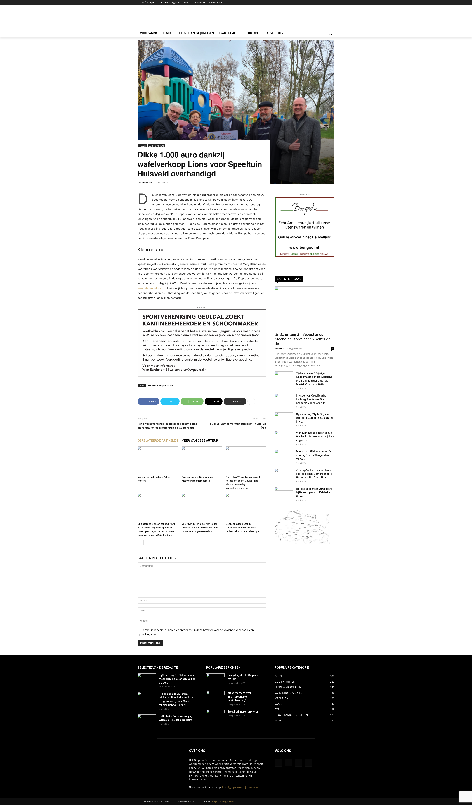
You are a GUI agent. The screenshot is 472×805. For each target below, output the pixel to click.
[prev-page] (140, 542)
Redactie (147, 182)
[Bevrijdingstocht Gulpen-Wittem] (215, 679)
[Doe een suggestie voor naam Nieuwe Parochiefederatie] (202, 460)
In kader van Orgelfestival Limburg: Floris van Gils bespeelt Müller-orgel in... (311, 399)
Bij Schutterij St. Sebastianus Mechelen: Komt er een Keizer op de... (302, 339)
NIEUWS (142, 146)
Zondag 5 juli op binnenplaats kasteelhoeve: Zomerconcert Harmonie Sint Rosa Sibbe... (314, 474)
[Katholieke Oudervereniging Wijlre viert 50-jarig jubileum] (147, 720)
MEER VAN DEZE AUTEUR (200, 440)
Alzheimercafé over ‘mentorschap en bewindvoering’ (239, 696)
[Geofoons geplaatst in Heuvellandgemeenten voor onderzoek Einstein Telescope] (246, 507)
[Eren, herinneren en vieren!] (215, 716)
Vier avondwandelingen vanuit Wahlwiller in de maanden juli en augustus (315, 436)
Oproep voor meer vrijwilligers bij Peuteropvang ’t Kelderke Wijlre (314, 492)
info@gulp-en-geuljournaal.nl (240, 787)
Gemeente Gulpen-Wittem (160, 385)
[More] (251, 401)
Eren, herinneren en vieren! (243, 711)
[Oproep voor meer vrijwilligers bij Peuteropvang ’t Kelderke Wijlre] (284, 493)
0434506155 (188, 801)
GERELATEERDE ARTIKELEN (158, 440)
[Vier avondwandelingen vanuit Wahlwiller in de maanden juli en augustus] (284, 437)
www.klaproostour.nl (151, 288)
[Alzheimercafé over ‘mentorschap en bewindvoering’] (215, 697)
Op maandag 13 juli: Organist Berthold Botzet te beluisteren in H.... (315, 418)
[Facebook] (322, 3)
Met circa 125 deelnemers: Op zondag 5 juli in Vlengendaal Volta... (314, 455)
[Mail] (298, 763)
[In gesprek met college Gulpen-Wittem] (158, 460)
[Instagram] (327, 3)
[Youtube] (332, 3)
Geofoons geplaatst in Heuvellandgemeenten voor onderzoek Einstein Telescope (242, 528)
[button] (330, 33)
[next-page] (145, 542)
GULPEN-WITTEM (156, 146)
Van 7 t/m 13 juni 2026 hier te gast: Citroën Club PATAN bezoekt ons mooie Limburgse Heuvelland (200, 528)
